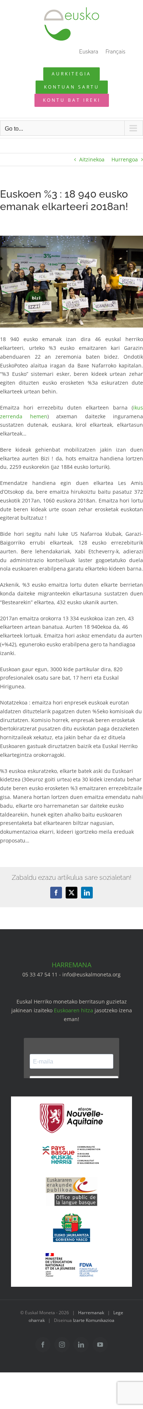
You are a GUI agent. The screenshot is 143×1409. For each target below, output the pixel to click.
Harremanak (91, 1312)
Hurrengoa (124, 159)
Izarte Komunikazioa (93, 1320)
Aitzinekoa (91, 159)
